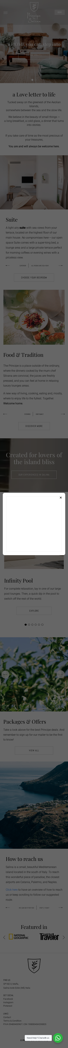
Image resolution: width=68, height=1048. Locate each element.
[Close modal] (60, 497)
